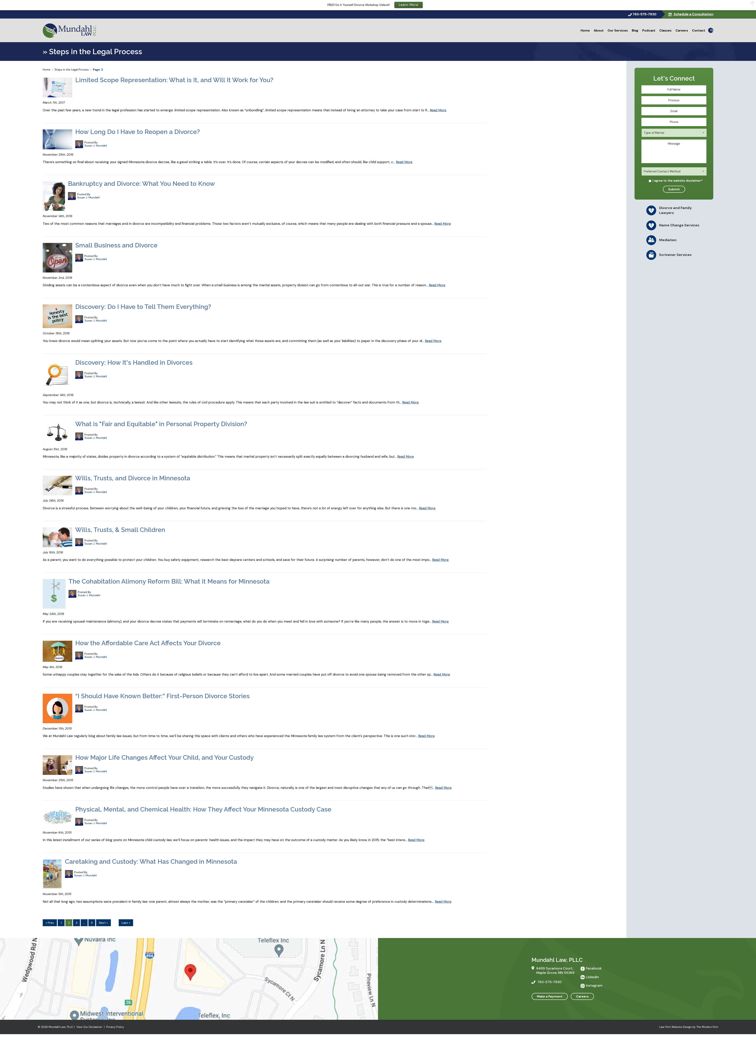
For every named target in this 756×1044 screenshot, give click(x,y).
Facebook (594, 968)
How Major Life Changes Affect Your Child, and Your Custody (164, 757)
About (599, 30)
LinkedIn (592, 977)
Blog (635, 30)
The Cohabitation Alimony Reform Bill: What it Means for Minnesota (169, 581)
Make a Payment (549, 996)
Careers (681, 30)
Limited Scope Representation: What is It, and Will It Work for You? (174, 80)
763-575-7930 (644, 14)
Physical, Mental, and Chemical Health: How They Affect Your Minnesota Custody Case (203, 809)
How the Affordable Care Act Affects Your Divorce (148, 643)
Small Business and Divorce (116, 245)
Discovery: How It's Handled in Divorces (134, 362)
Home (585, 30)
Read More (438, 110)
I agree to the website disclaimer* (678, 181)
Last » (126, 923)
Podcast (648, 30)
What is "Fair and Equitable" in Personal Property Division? (161, 424)
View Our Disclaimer (89, 1027)
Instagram (594, 985)
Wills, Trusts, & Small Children (120, 529)
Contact (698, 30)
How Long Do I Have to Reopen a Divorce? (137, 131)
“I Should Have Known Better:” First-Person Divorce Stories (162, 696)
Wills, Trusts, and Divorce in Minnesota (132, 478)
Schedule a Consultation (693, 14)
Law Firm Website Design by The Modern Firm (688, 1027)
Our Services (618, 30)
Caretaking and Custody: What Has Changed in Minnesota (151, 861)
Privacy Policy (115, 1027)
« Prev (50, 923)
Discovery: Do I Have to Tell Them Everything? (143, 306)
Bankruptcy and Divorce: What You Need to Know (141, 183)
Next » (103, 923)
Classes (665, 30)
